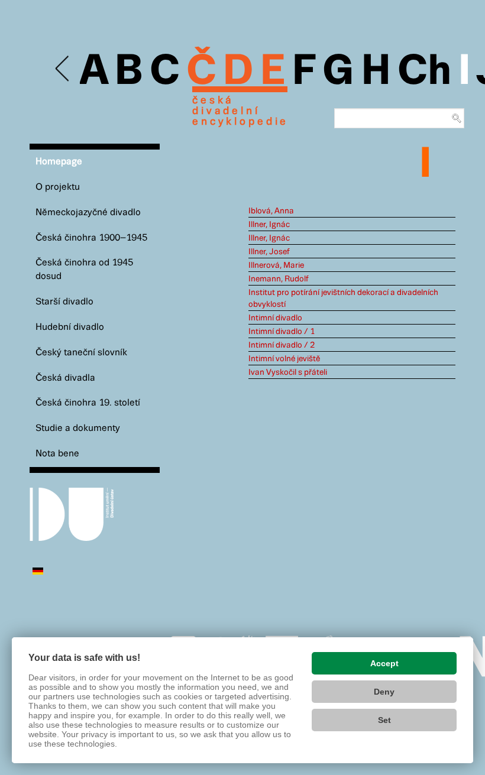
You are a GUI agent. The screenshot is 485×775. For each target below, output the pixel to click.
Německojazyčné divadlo (88, 212)
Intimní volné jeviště (284, 359)
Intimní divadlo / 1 (281, 331)
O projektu (57, 187)
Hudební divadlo (69, 327)
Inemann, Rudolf (278, 279)
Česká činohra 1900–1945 (91, 238)
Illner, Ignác (269, 224)
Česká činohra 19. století (87, 403)
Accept (384, 663)
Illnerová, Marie (276, 265)
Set (384, 720)
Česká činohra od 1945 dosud (84, 269)
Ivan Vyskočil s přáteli (287, 372)
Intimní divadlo (275, 318)
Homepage (58, 162)
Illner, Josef (269, 252)
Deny (384, 691)
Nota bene (57, 454)
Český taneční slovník (81, 353)
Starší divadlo (64, 302)
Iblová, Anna (271, 211)
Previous (63, 68)
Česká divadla (65, 378)
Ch (424, 72)
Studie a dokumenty (77, 428)
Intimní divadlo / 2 (281, 345)
